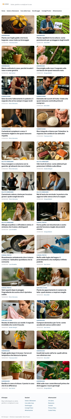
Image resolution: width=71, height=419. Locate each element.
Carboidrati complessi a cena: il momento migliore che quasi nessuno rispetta (16, 133)
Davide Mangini (48, 168)
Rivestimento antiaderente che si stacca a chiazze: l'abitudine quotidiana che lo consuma (17, 259)
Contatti (50, 405)
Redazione (51, 403)
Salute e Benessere (13, 11)
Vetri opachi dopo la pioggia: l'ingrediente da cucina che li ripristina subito (17, 292)
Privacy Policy (52, 408)
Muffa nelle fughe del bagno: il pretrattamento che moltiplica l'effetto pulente (52, 259)
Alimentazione (57, 11)
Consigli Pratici (46, 11)
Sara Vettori (12, 73)
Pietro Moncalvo (13, 103)
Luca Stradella (13, 229)
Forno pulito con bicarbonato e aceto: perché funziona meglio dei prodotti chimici (51, 227)
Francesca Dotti (13, 42)
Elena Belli (47, 42)
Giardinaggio (36, 11)
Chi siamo (51, 400)
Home (3, 11)
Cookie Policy (52, 410)
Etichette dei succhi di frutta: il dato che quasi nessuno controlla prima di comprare (52, 101)
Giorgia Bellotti (48, 73)
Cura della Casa (25, 11)
